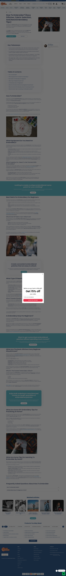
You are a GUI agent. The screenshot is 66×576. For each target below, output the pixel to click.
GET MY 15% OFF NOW (33, 300)
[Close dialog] (42, 274)
